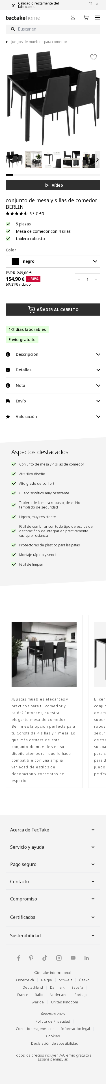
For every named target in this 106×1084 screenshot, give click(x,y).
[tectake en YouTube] (73, 958)
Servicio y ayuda (27, 847)
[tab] (9, 175)
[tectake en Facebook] (18, 958)
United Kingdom (64, 1002)
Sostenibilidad (25, 935)
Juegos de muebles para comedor (39, 42)
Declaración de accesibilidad (54, 1043)
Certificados (22, 917)
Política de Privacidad (53, 1021)
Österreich (25, 980)
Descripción (27, 354)
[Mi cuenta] (73, 17)
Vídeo (57, 185)
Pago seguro (23, 864)
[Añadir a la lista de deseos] (93, 57)
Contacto (19, 881)
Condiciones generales (35, 1028)
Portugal (81, 994)
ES (90, 4)
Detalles (23, 369)
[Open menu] (97, 17)
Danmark (57, 987)
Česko (84, 980)
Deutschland (33, 987)
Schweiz (65, 980)
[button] (14, 159)
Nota (20, 385)
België (46, 980)
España (77, 987)
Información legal (75, 1028)
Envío (21, 401)
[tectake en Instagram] (59, 958)
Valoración (26, 416)
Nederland (59, 994)
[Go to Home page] (23, 17)
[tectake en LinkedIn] (87, 958)
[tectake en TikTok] (44, 958)
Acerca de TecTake (29, 830)
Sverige (37, 1002)
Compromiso (23, 899)
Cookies (53, 1036)
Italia (39, 994)
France (22, 994)
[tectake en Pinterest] (31, 958)
